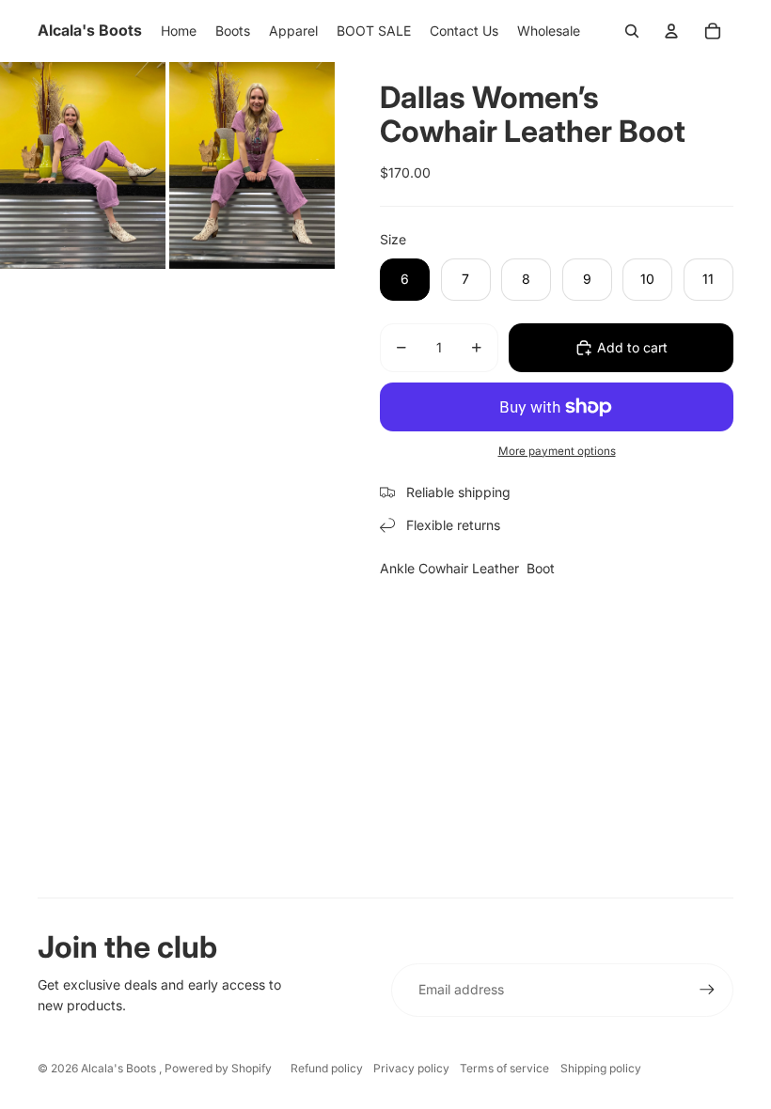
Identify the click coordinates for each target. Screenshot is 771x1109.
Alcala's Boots (120, 1068)
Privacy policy (411, 1068)
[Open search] (632, 31)
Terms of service (504, 1068)
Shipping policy (600, 1068)
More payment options (557, 451)
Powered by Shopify (218, 1068)
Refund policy (327, 1068)
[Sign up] (707, 989)
